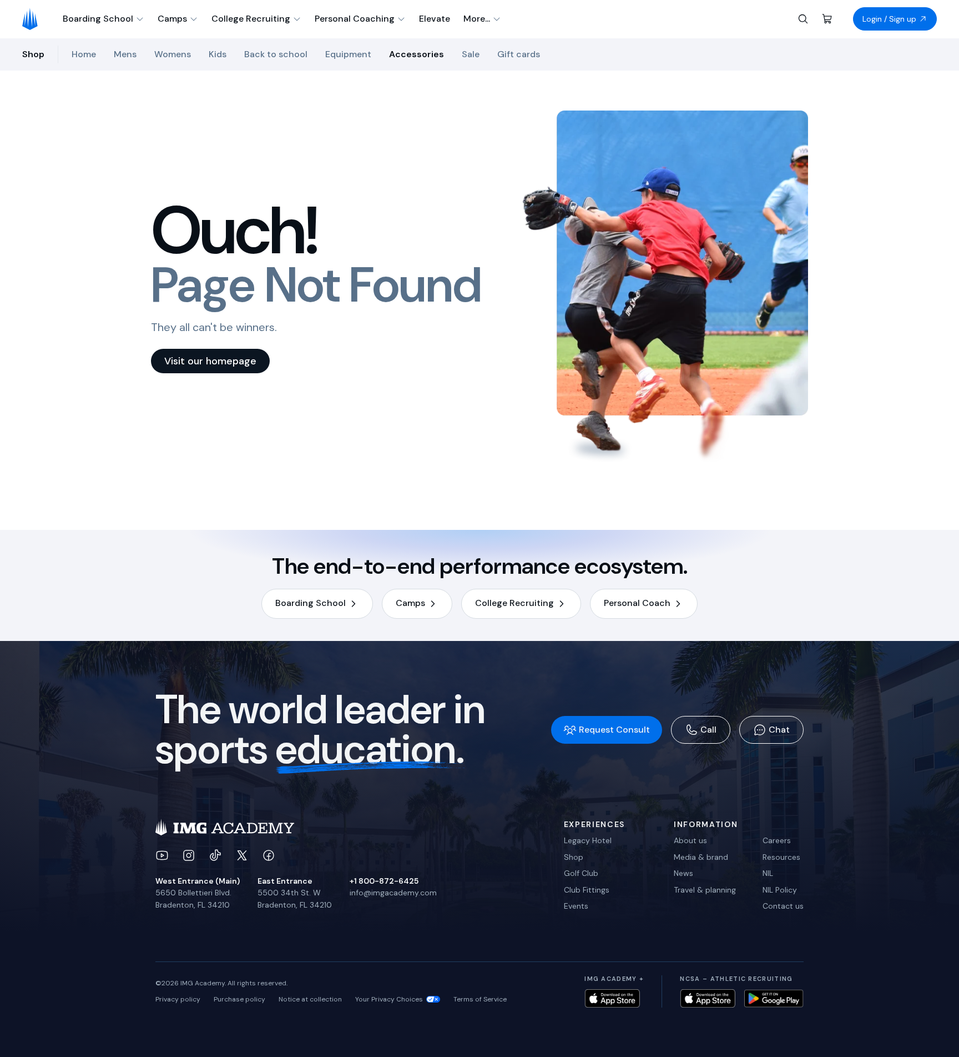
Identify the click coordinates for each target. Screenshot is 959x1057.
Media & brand (701, 857)
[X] (242, 855)
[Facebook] (268, 855)
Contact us (783, 906)
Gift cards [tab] (518, 54)
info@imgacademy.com (393, 893)
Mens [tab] (125, 54)
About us (690, 840)
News (683, 873)
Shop (573, 857)
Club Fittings (586, 890)
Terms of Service (480, 999)
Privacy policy (177, 999)
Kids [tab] (217, 54)
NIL (768, 873)
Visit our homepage (210, 361)
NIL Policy (780, 890)
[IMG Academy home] (33, 19)
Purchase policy (239, 999)
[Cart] (827, 19)
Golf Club (581, 873)
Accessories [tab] (416, 54)
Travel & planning (705, 890)
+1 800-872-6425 (384, 881)
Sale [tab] (471, 54)
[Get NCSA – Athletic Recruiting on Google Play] (774, 998)
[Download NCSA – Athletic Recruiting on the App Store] (707, 998)
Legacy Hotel (588, 840)
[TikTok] (215, 855)
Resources (781, 857)
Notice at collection (310, 999)
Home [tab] (84, 54)
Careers (777, 840)
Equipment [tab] (348, 54)
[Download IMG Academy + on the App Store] (612, 998)
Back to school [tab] (275, 54)
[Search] (803, 19)
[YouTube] (162, 855)
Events (576, 906)
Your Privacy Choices (389, 999)
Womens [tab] (172, 54)
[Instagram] (188, 855)
